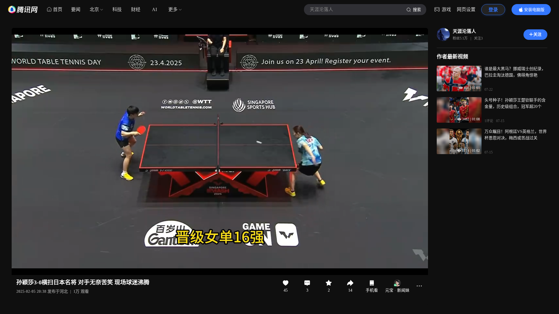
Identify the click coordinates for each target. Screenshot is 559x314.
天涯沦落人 (464, 31)
